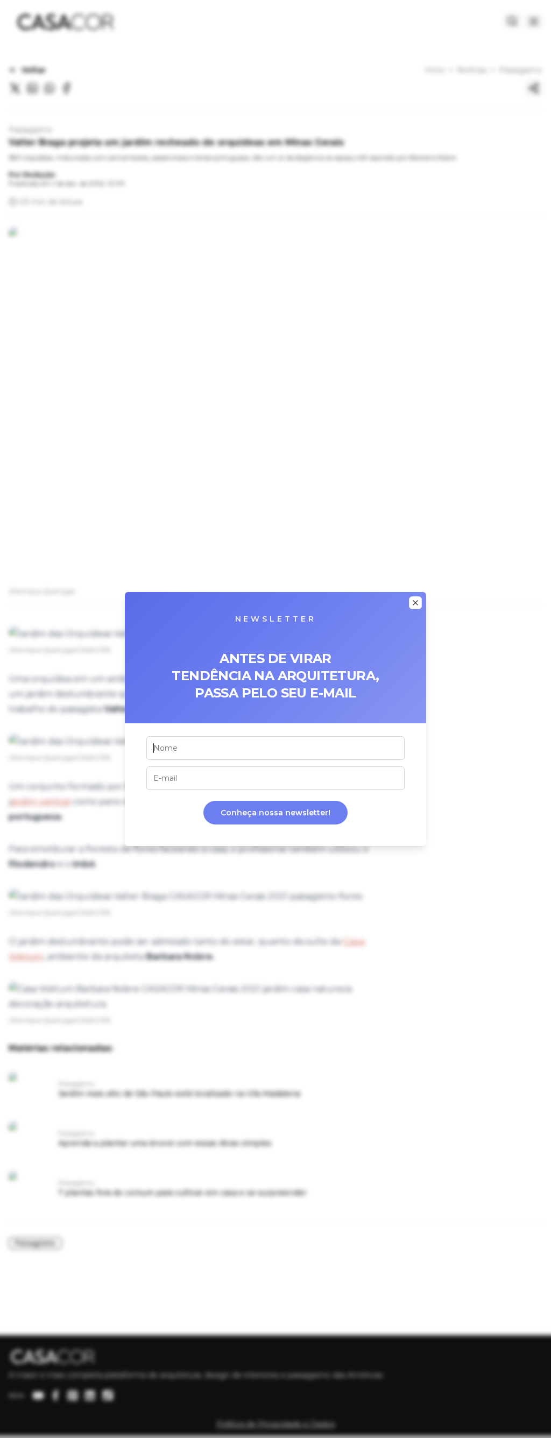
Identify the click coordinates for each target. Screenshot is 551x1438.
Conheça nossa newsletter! (275, 812)
